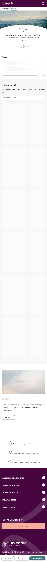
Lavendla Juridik (10, 485)
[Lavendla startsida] (8, 3)
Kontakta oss (23, 526)
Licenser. (5, 554)
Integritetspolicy (36, 552)
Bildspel (14, 9)
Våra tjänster (9, 500)
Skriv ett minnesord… (10, 98)
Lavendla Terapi (10, 492)
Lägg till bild (8, 417)
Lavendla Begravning (13, 478)
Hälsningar (6, 9)
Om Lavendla (8, 507)
